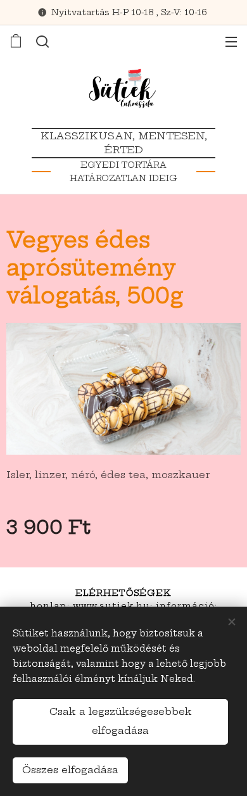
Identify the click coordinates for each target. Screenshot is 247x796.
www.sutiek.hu (112, 605)
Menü (231, 41)
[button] (42, 41)
